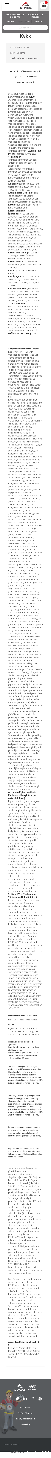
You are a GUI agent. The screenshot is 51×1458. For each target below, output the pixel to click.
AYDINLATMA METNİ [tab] (19, 47)
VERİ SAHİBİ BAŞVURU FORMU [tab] (24, 58)
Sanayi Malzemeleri (25, 1418)
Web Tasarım (18, 1452)
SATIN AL (10, 22)
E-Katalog (25, 1424)
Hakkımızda (25, 1407)
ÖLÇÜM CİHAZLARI (35, 16)
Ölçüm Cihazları (25, 1413)
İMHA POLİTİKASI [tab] (18, 52)
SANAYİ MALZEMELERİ (15, 16)
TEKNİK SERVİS (24, 22)
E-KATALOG (37, 22)
